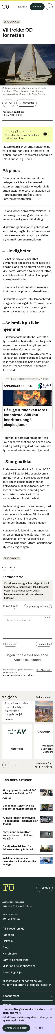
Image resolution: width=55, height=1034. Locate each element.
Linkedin (7, 941)
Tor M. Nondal (11, 918)
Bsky (5, 947)
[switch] (46, 134)
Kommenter (28, 103)
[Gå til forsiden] (5, 6)
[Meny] (49, 6)
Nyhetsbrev (9, 953)
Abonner (37, 7)
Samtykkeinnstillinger (15, 959)
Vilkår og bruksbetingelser (18, 966)
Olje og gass (12, 22)
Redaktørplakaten (40, 984)
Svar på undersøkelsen (16, 1028)
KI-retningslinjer (12, 972)
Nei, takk (39, 1028)
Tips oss (44, 887)
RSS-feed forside (13, 928)
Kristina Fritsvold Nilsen (17, 906)
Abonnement (10, 996)
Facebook (8, 934)
